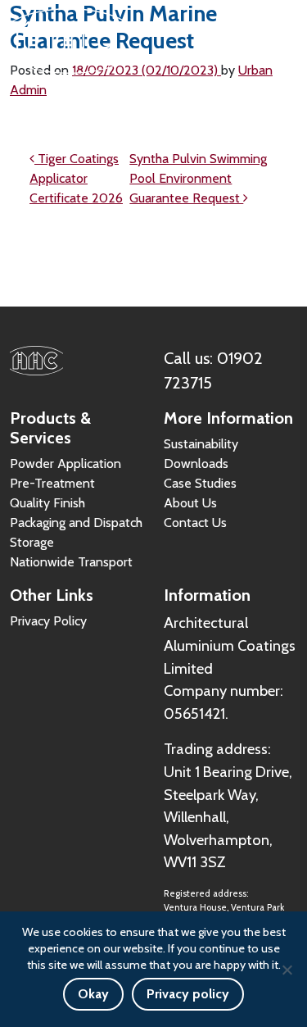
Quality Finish (47, 503)
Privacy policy (188, 994)
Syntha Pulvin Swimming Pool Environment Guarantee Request (198, 178)
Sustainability (201, 444)
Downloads (196, 463)
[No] (286, 969)
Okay (93, 994)
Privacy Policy (48, 621)
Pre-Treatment (52, 483)
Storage (32, 542)
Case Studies (200, 483)
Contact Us (195, 522)
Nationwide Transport (71, 562)
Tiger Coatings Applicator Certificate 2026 (76, 178)
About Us (190, 503)
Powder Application (65, 463)
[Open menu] (278, 41)
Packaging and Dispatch (76, 522)
